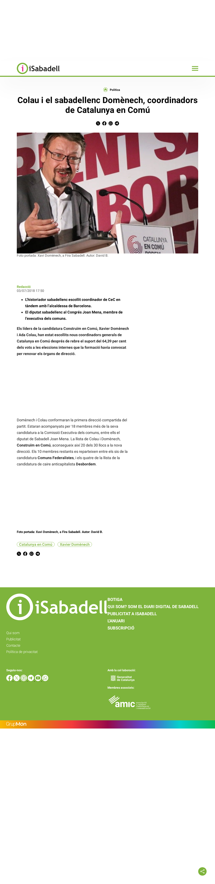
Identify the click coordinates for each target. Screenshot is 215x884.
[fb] (9, 680)
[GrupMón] (107, 724)
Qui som (13, 633)
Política (115, 89)
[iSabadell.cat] (30, 74)
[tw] (17, 680)
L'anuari (116, 620)
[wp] (45, 680)
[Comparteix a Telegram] (117, 124)
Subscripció (121, 628)
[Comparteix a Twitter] (98, 124)
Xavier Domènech (75, 544)
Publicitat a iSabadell (132, 613)
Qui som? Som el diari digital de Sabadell (153, 606)
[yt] (38, 680)
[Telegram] (31, 680)
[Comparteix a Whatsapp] (111, 124)
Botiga (115, 599)
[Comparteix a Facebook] (104, 124)
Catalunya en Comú (35, 544)
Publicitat (13, 639)
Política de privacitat (22, 652)
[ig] (24, 680)
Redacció (24, 287)
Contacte (13, 645)
